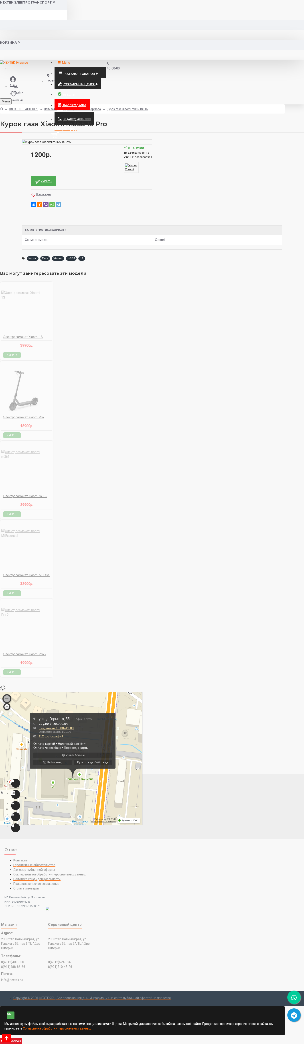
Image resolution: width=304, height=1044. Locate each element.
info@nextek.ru (12, 980)
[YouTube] (15, 816)
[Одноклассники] (39, 204)
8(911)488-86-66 (13, 967)
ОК (9, 1014)
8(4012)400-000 (12, 962)
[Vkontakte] (15, 805)
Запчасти (50, 109)
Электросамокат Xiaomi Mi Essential (27, 575)
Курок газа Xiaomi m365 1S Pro (127, 109)
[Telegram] (58, 204)
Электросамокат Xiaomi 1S (23, 337)
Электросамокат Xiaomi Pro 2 (24, 654)
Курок (32, 258)
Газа (45, 258)
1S (81, 258)
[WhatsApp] (52, 204)
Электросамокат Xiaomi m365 (25, 496)
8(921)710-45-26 (60, 967)
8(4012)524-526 (59, 962)
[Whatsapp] (15, 783)
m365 (71, 258)
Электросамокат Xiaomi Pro (23, 417)
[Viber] (46, 204)
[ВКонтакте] (33, 204)
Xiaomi (57, 258)
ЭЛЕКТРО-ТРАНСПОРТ (23, 109)
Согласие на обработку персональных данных (57, 1028)
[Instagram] (15, 794)
